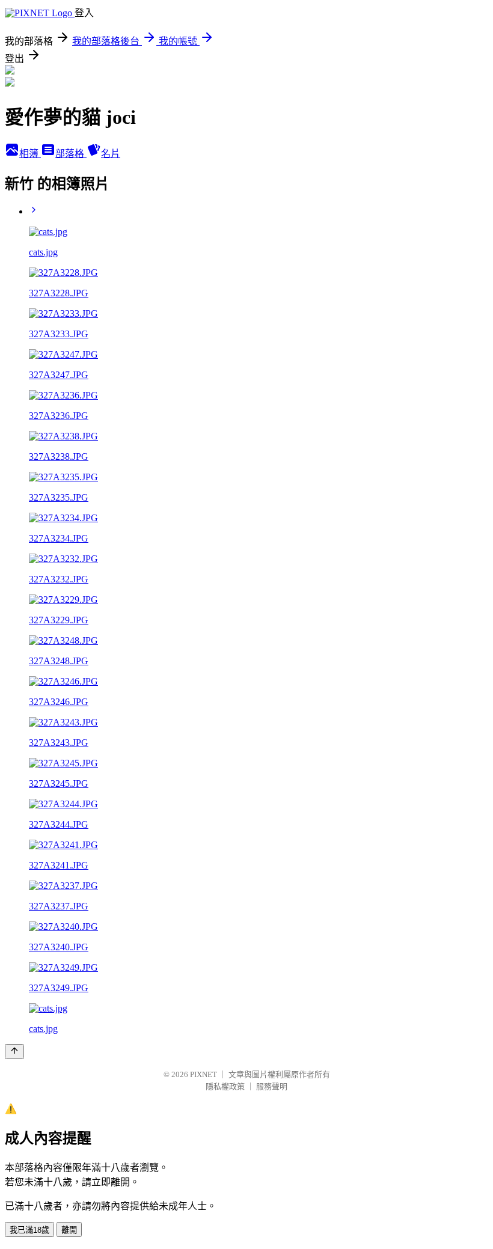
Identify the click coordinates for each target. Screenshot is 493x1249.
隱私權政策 (225, 1086)
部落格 (71, 153)
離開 (69, 1230)
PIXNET (203, 1074)
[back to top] (14, 1051)
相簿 (30, 153)
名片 (110, 153)
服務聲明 (271, 1086)
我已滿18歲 (29, 1230)
